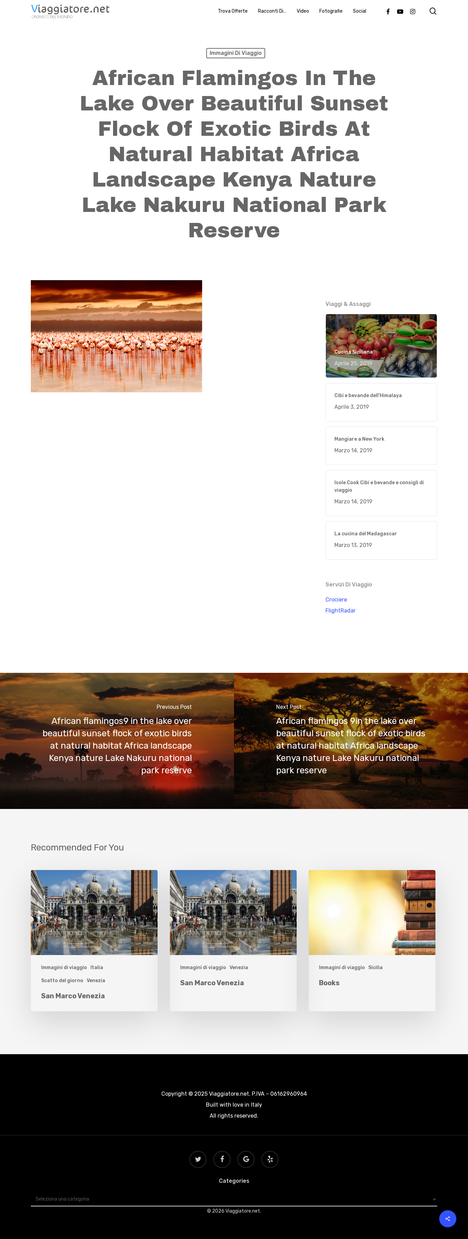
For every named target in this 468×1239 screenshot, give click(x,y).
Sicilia (375, 967)
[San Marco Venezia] (94, 941)
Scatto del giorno (62, 981)
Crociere (336, 599)
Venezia (96, 981)
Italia (96, 967)
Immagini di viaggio (236, 53)
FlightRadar (340, 610)
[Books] (372, 941)
